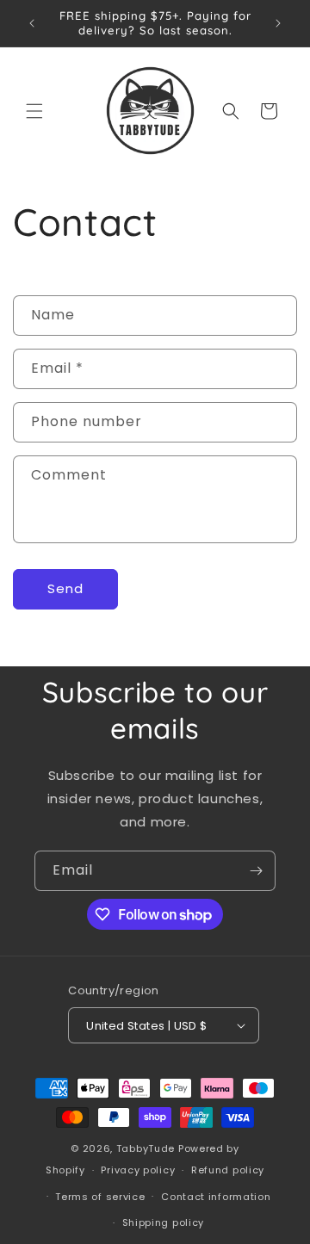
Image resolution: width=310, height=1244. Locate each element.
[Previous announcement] (32, 23)
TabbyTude (145, 1148)
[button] (34, 111)
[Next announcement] (278, 23)
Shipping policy (163, 1222)
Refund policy (227, 1170)
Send (65, 588)
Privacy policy (138, 1170)
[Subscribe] (256, 871)
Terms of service (100, 1197)
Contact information (215, 1197)
